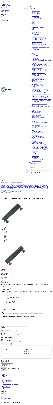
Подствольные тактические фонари (40, 89)
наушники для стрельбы (37, 123)
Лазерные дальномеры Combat (39, 71)
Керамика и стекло (36, 190)
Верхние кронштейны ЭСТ (21, 354)
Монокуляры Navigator (37, 84)
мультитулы (34, 128)
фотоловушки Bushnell (37, 78)
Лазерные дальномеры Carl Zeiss (39, 70)
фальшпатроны (35, 116)
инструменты (35, 127)
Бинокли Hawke (35, 16)
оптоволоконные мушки (37, 136)
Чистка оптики (35, 105)
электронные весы (36, 112)
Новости (5, 375)
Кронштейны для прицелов (38, 40)
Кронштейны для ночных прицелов (40, 47)
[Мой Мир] (6, 283)
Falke (33, 22)
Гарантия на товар (7, 382)
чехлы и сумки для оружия (38, 154)
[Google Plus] (7, 283)
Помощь (2, 372)
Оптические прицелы (37, 18)
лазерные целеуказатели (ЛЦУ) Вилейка (41, 100)
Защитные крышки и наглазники (39, 104)
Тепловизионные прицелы (38, 39)
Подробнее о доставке (6, 19)
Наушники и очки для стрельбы (39, 122)
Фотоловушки (35, 76)
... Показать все (35, 17)
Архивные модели (27, 190)
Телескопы (34, 158)
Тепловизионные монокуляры (39, 38)
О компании (6, 374)
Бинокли (34, 9)
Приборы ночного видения (38, 59)
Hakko (33, 24)
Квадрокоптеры (35, 156)
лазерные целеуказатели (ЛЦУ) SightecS (41, 97)
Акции (5, 177)
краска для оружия (36, 133)
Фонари (33, 86)
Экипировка (35, 151)
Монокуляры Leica (36, 83)
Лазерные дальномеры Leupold (39, 74)
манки (33, 121)
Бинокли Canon (35, 12)
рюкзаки (34, 153)
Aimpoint (34, 28)
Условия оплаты (7, 380)
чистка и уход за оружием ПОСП (39, 149)
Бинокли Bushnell (36, 11)
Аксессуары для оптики (37, 102)
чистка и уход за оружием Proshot (39, 147)
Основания (34, 48)
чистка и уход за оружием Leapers (40, 146)
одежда (33, 152)
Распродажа (29, 185)
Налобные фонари (36, 87)
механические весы (36, 111)
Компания (3, 369)
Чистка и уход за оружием (38, 143)
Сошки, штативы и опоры (38, 137)
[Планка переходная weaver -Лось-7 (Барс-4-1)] (12, 224)
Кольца (33, 43)
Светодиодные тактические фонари (40, 90)
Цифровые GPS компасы (37, 142)
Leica (33, 53)
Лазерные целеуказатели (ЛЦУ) (39, 92)
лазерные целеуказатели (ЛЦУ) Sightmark (41, 99)
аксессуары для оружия (37, 132)
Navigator (34, 54)
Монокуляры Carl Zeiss (37, 81)
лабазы (33, 120)
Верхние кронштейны (32, 354)
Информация (4, 370)
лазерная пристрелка (36, 115)
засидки (33, 118)
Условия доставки (7, 381)
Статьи (5, 386)
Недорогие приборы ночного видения (41, 65)
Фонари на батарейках (37, 91)
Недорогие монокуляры (37, 85)
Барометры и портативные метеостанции (41, 106)
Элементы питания (36, 161)
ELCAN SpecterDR (36, 32)
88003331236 (4, 7)
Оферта (5, 376)
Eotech (33, 33)
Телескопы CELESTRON (38, 159)
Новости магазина (6, 362)
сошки (33, 140)
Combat (33, 21)
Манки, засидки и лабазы (38, 117)
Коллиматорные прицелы (38, 27)
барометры (34, 107)
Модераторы (35, 135)
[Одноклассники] (4, 283)
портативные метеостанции (38, 109)
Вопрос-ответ (6, 387)
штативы (34, 141)
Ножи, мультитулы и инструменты (40, 126)
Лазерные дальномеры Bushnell (39, 69)
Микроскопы (35, 157)
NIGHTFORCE (35, 55)
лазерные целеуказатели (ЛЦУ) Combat (41, 96)
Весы (33, 110)
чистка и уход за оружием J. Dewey (40, 144)
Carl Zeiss (34, 52)
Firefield (33, 23)
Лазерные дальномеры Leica (38, 73)
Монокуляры (35, 80)
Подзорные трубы (36, 50)
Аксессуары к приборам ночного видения (41, 60)
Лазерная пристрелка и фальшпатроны (41, 113)
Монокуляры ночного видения (39, 64)
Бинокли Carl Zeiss (36, 13)
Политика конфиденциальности (10, 384)
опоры (33, 138)
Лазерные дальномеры (37, 68)
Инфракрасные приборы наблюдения (40, 63)
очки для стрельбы (36, 125)
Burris (33, 19)
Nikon (33, 56)
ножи (33, 130)
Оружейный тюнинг (36, 131)
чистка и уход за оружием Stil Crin (40, 148)
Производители (7, 388)
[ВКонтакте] (1, 283)
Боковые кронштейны (37, 42)
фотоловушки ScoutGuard (38, 79)
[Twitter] (3, 283)
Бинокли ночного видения (38, 61)
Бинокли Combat (36, 14)
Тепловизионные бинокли (38, 37)
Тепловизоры (35, 35)
